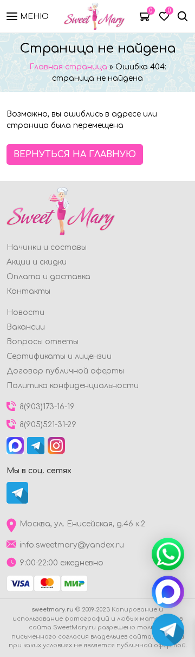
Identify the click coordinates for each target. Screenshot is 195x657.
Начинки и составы (46, 247)
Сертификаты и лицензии (59, 356)
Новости (25, 312)
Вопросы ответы (42, 342)
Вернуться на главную (75, 154)
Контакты (28, 291)
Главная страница (68, 67)
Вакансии (25, 327)
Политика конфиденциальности (72, 386)
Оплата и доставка (48, 277)
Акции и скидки (36, 262)
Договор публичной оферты (65, 371)
